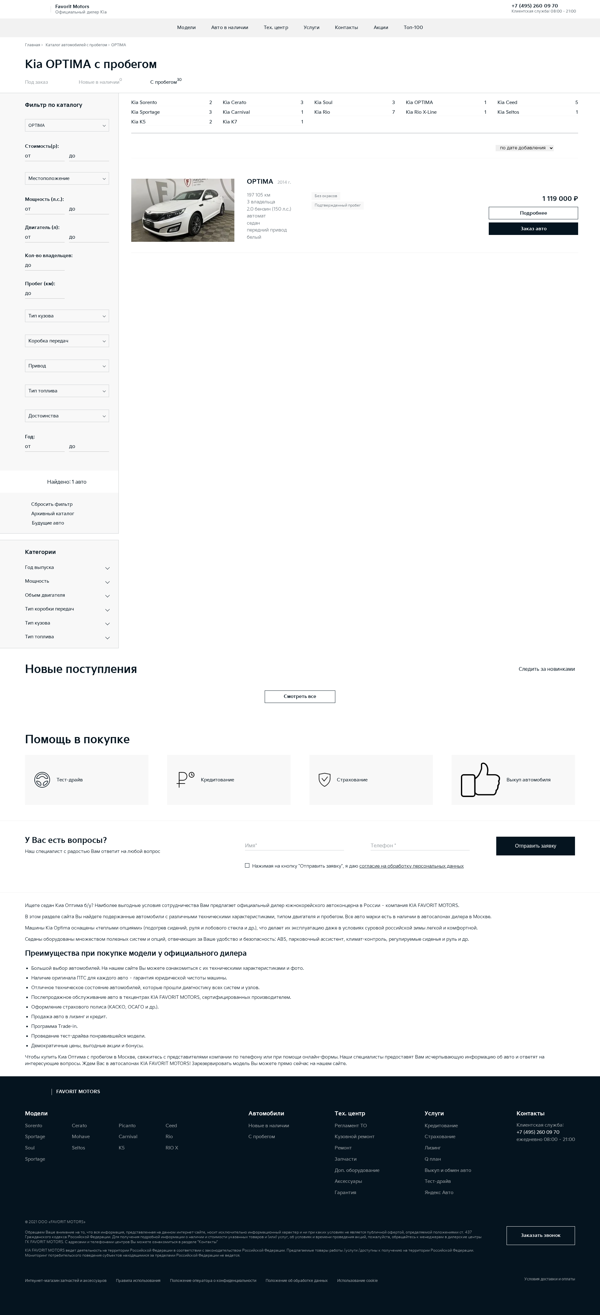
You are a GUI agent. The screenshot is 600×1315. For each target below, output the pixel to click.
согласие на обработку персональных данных (411, 866)
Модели (186, 28)
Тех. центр (276, 28)
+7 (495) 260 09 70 (535, 6)
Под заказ (36, 82)
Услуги (311, 28)
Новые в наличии (99, 82)
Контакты (346, 28)
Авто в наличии (229, 28)
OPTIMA (260, 182)
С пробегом (163, 82)
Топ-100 (413, 28)
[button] (67, 125)
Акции (381, 28)
